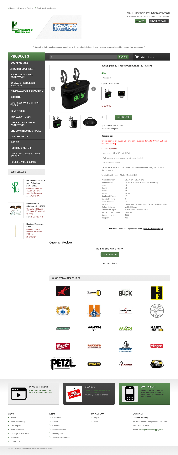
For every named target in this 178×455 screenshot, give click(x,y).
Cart (96, 422)
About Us (15, 437)
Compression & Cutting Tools (24, 104)
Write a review (110, 254)
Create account (158, 21)
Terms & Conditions (61, 437)
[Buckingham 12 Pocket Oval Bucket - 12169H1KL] (73, 89)
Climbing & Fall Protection (26, 91)
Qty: (103, 117)
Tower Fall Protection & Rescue (25, 155)
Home (11, 8)
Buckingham (113, 129)
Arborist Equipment (22, 69)
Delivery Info (57, 433)
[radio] (108, 93)
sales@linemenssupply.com (151, 430)
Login (141, 21)
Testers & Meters (21, 148)
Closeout (56, 426)
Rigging (14, 142)
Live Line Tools (19, 136)
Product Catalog (18, 422)
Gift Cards (56, 418)
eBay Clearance (59, 430)
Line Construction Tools (25, 131)
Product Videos (17, 430)
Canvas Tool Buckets (114, 125)
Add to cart (124, 117)
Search (55, 422)
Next (93, 89)
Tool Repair (16, 426)
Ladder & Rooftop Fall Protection (24, 123)
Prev (53, 89)
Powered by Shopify (46, 448)
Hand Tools (17, 111)
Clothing (15, 97)
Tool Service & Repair (46, 8)
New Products (19, 63)
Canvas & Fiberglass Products (22, 84)
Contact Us (15, 441)
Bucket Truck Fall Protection (21, 76)
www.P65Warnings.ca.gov (153, 229)
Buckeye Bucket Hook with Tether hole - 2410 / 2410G (35, 183)
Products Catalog (25, 8)
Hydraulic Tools (20, 116)
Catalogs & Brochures (20, 433)
